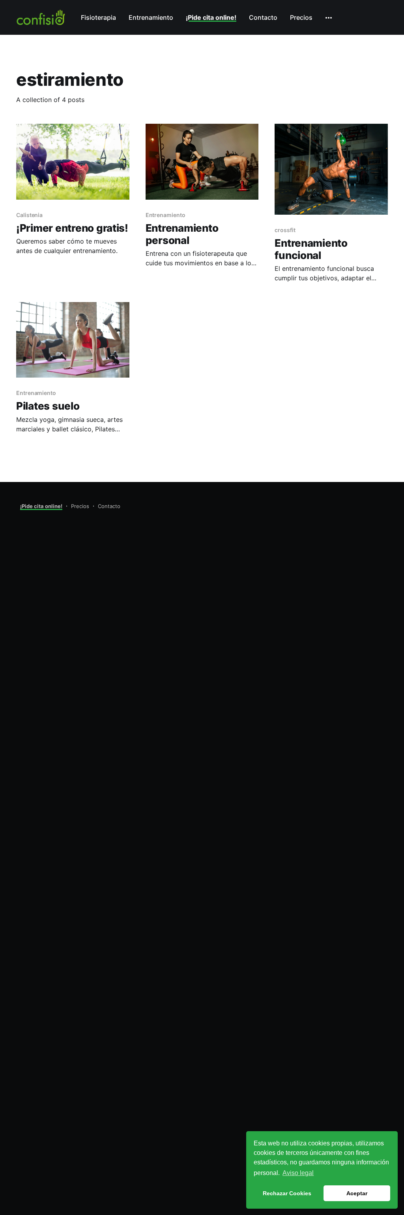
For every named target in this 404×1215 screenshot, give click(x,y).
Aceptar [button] (356, 1193)
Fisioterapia (98, 17)
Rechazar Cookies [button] (287, 1193)
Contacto (263, 17)
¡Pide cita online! (211, 17)
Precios (301, 17)
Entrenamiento (151, 17)
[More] (329, 18)
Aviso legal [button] (298, 1173)
